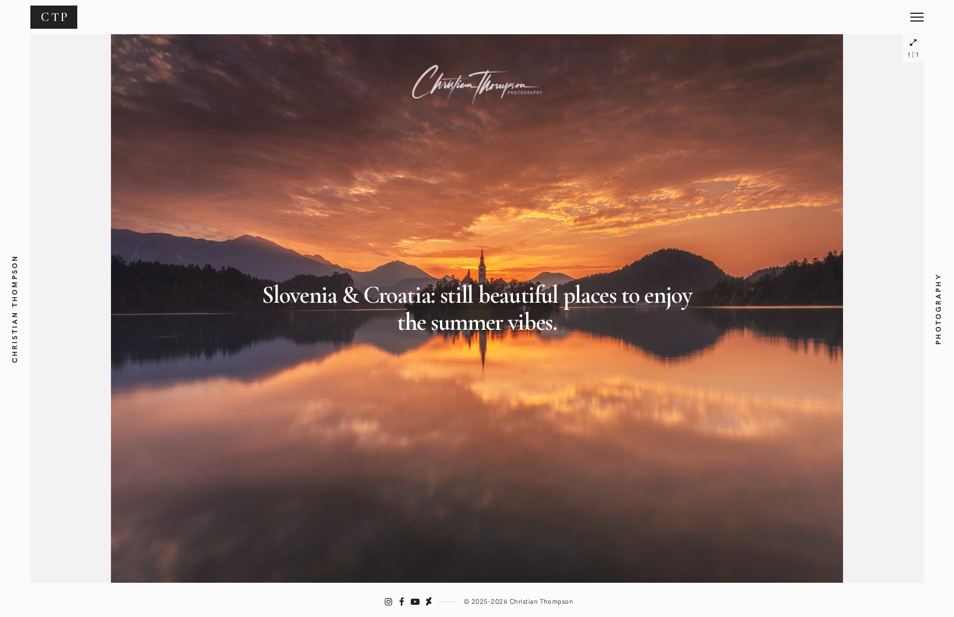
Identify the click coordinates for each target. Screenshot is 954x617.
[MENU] (917, 13)
